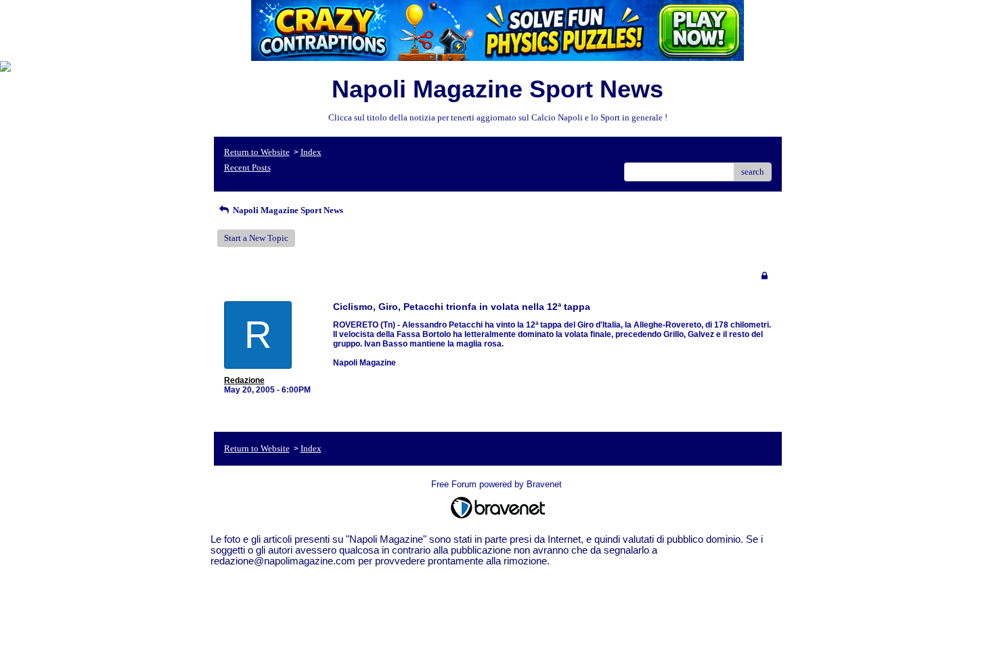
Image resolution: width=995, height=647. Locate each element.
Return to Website (257, 152)
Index (311, 152)
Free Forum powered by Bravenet (498, 484)
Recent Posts (247, 167)
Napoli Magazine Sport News (287, 210)
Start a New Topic (256, 238)
